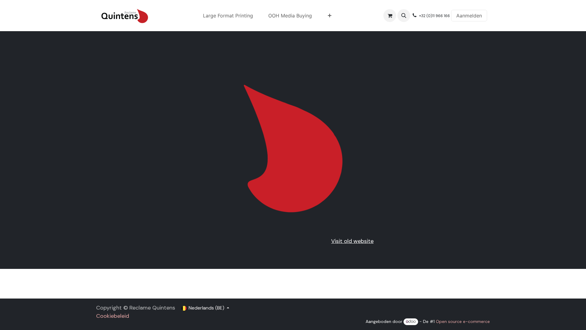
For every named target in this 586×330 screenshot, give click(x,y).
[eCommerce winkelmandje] (389, 15)
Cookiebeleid (112, 316)
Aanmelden (469, 16)
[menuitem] (228, 15)
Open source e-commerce (463, 321)
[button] (403, 15)
